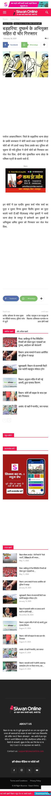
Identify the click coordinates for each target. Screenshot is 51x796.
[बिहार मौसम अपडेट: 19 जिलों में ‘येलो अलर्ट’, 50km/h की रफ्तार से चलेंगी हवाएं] (10, 558)
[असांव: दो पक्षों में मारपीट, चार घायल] (10, 410)
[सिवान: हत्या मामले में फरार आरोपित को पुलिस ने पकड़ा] (10, 356)
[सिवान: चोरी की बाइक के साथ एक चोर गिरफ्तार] (10, 396)
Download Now (42, 793)
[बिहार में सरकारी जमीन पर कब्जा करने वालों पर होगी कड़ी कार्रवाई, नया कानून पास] (10, 612)
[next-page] (9, 420)
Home (5, 19)
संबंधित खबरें (9, 331)
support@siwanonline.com (31, 751)
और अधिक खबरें (22, 331)
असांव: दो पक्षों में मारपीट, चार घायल (33, 406)
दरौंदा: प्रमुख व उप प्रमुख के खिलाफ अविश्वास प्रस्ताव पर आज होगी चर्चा (37, 318)
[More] (44, 45)
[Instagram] (22, 770)
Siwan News (15, 19)
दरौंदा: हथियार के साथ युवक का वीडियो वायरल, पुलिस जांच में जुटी (14, 318)
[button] (4, 12)
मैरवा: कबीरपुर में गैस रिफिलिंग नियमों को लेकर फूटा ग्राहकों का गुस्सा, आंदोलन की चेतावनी (32, 342)
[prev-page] (4, 420)
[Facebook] (14, 770)
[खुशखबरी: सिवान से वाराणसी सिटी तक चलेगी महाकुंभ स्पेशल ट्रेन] (10, 369)
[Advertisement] (25, 106)
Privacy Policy (35, 781)
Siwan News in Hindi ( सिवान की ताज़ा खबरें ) (27, 24)
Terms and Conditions (18, 781)
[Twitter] (29, 770)
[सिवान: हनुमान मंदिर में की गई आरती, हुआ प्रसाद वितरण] (10, 383)
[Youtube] (37, 770)
